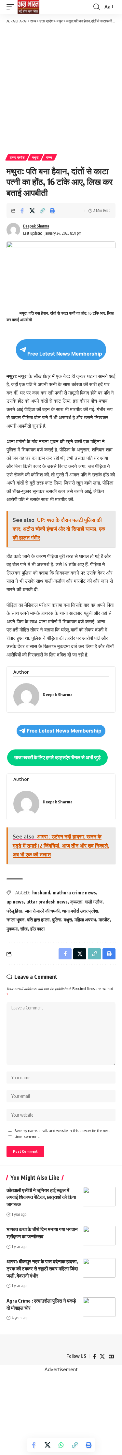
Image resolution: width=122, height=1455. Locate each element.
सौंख (24, 928)
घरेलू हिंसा (14, 911)
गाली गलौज (93, 901)
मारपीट (104, 919)
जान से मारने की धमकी (42, 911)
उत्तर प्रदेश (17, 157)
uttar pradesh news (47, 901)
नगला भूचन (15, 919)
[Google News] (111, 1356)
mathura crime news (74, 892)
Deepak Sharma (36, 226)
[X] (102, 1356)
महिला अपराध (85, 919)
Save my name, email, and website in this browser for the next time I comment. (62, 1133)
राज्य (49, 157)
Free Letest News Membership (64, 354)
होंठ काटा (37, 928)
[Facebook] (94, 1356)
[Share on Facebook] (22, 210)
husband (41, 892)
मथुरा (35, 157)
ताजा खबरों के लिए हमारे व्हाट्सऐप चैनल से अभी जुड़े (57, 757)
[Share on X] (32, 210)
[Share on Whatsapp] (61, 1445)
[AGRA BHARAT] (28, 7)
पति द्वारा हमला (38, 919)
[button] (12, 7)
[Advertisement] (61, 88)
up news (15, 901)
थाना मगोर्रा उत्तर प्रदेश (80, 911)
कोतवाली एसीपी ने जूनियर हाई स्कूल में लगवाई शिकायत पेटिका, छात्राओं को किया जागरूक (41, 1197)
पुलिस (56, 919)
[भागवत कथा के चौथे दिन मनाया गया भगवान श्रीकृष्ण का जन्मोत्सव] (99, 1235)
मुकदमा (12, 928)
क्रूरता (76, 901)
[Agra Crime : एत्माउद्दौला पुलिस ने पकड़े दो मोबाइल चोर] (99, 1307)
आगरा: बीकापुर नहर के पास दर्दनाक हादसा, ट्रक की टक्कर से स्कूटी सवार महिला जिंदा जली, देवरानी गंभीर (42, 1268)
